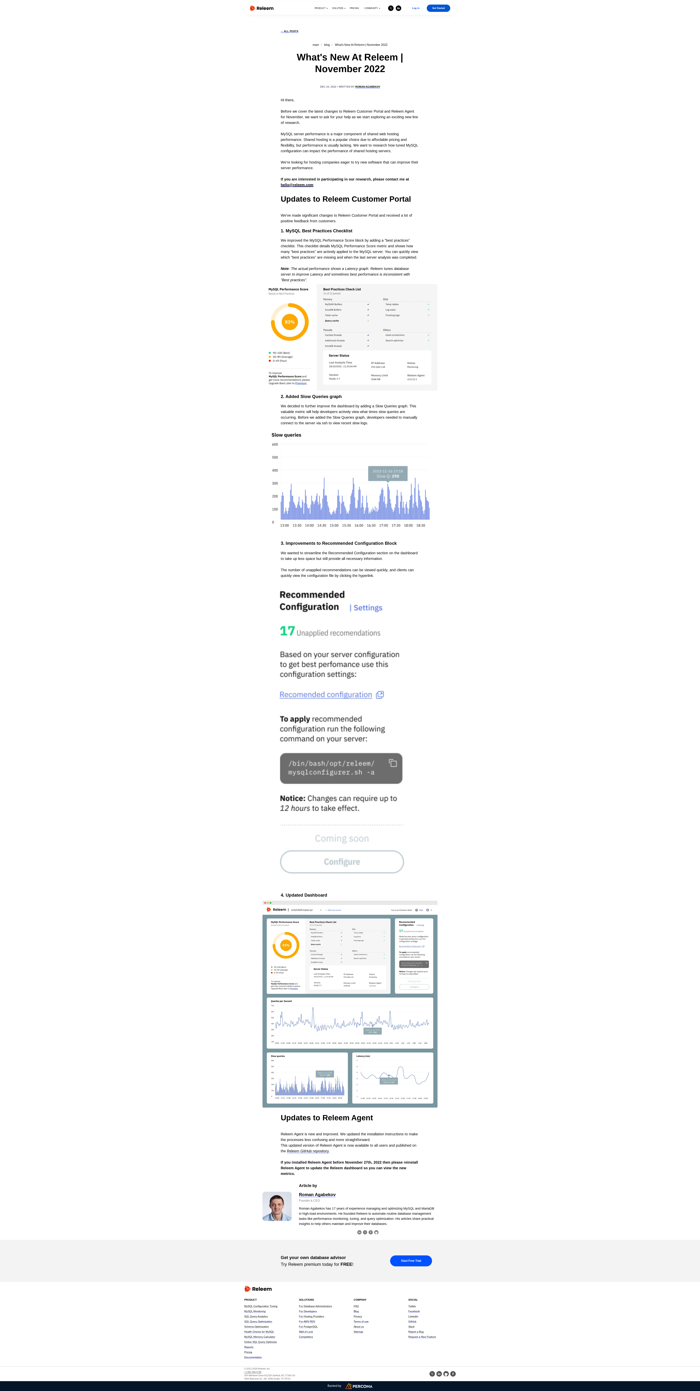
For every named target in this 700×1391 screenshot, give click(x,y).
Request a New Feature (422, 1336)
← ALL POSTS (289, 31)
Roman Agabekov (317, 1194)
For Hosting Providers (311, 1316)
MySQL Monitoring (255, 1311)
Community (371, 8)
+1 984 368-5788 (252, 1372)
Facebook (414, 1311)
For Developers (308, 1311)
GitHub (412, 1321)
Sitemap (358, 1331)
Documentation (253, 1357)
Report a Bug (416, 1331)
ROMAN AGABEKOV (367, 86)
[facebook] (453, 1374)
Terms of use (361, 1321)
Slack (411, 1326)
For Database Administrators (315, 1306)
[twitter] (391, 8)
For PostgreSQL (308, 1326)
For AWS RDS (307, 1321)
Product (320, 8)
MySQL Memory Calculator (259, 1336)
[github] (446, 1374)
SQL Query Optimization (258, 1321)
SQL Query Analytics (256, 1316)
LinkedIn (413, 1316)
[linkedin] (398, 8)
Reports (248, 1347)
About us (359, 1326)
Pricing (354, 8)
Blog (356, 1311)
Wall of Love (306, 1331)
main (316, 44)
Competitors (306, 1336)
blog (327, 44)
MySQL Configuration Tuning (260, 1306)
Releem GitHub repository (308, 1151)
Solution (337, 8)
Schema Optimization (256, 1326)
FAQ (356, 1306)
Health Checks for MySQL (259, 1331)
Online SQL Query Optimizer (260, 1341)
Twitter (412, 1306)
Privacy (358, 1316)
